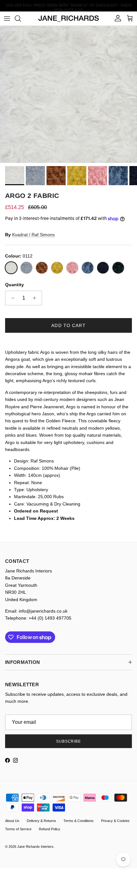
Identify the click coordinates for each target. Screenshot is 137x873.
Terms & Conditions (78, 821)
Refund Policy (49, 829)
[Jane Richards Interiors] (69, 18)
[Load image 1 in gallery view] (68, 94)
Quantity (14, 284)
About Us (12, 821)
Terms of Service (18, 829)
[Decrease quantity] (11, 298)
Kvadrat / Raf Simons (33, 234)
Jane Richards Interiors (35, 846)
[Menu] (7, 18)
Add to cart (68, 325)
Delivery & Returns (41, 821)
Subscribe (68, 741)
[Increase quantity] (36, 298)
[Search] (21, 18)
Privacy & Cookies (115, 821)
